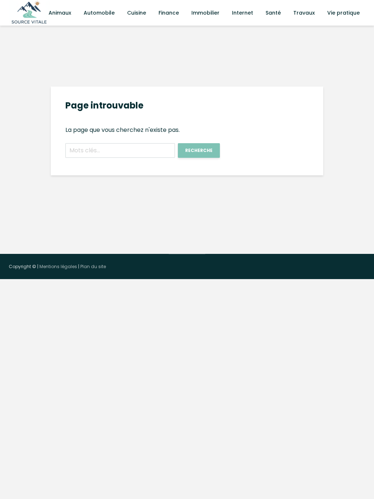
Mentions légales (58, 266)
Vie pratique (343, 12)
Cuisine (136, 12)
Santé (273, 12)
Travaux (304, 12)
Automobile (99, 12)
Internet (242, 12)
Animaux (60, 12)
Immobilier (205, 12)
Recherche (199, 150)
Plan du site (93, 266)
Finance (169, 12)
